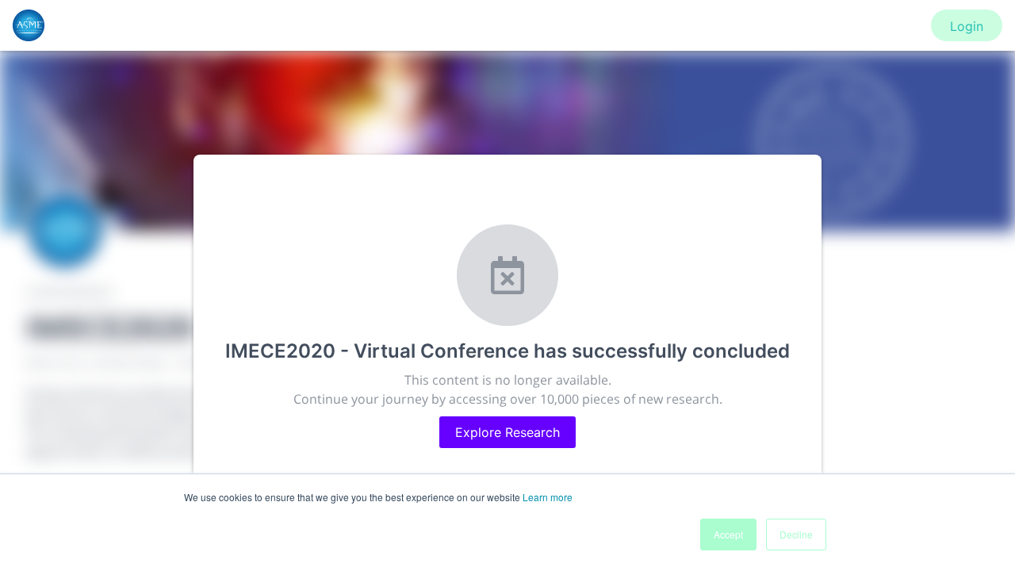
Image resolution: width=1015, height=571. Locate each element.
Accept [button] (728, 534)
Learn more (548, 497)
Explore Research (507, 432)
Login (966, 26)
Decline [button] (796, 534)
